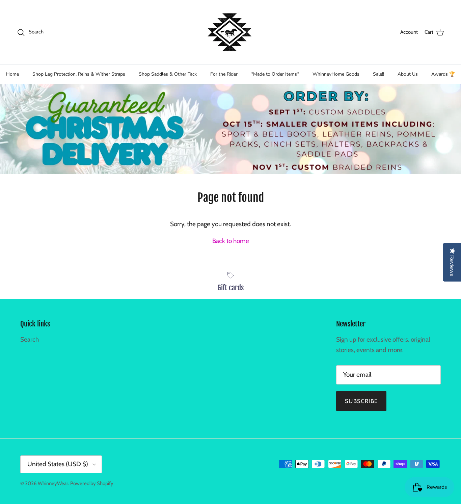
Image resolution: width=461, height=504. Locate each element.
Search (29, 339)
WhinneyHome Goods (336, 74)
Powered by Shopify (91, 483)
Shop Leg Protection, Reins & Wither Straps (78, 74)
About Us (408, 74)
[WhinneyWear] (230, 32)
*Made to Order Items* (275, 74)
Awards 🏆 (443, 74)
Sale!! (378, 74)
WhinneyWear (53, 483)
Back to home (230, 241)
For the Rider (224, 74)
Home (12, 74)
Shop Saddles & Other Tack (168, 74)
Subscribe (361, 401)
